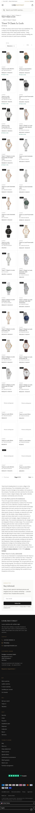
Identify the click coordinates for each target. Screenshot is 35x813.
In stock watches (6, 686)
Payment (4, 721)
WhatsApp (6, 643)
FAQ (3, 743)
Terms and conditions (15, 791)
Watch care (5, 763)
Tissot (8, 15)
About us (4, 746)
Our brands (5, 692)
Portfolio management (7, 765)
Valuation (4, 706)
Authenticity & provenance (9, 757)
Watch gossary (6, 760)
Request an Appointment (8, 669)
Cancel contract (11, 795)
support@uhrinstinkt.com (10, 645)
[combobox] (17, 10)
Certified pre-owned (7, 689)
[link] (7, 477)
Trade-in (4, 703)
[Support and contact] (31, 809)
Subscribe (17, 603)
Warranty (4, 734)
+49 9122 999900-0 (9, 640)
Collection (4, 729)
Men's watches (5, 681)
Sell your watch (6, 701)
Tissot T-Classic (15, 15)
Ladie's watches (6, 684)
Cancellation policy (5, 791)
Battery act (4, 795)
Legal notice (29, 791)
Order (3, 718)
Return (3, 732)
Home (3, 15)
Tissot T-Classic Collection (11, 549)
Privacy (23, 791)
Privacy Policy (23, 606)
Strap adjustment (6, 749)
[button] (32, 5)
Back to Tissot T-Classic (9, 20)
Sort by (7, 43)
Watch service (5, 751)
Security (4, 715)
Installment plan (6, 723)
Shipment (4, 726)
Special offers (5, 754)
